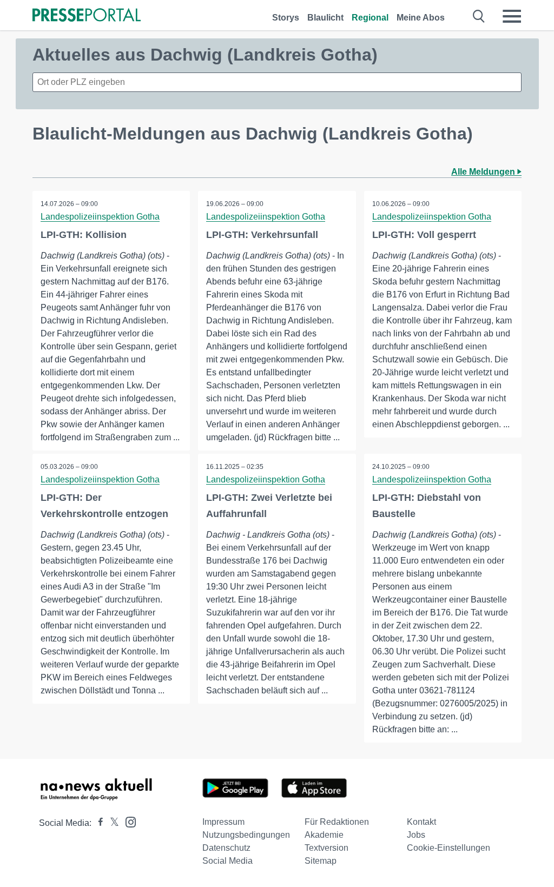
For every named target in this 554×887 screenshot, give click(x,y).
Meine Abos (421, 17)
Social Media (227, 860)
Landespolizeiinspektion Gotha (100, 216)
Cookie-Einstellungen (448, 847)
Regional (370, 17)
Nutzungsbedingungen (246, 834)
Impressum (223, 821)
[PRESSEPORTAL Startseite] (86, 15)
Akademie (324, 834)
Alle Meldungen (484, 171)
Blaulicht (325, 17)
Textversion (326, 847)
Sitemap (321, 860)
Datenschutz (226, 847)
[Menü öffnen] (512, 16)
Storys (285, 17)
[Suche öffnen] (479, 16)
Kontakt (421, 821)
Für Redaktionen (337, 821)
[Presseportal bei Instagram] (127, 821)
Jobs (416, 834)
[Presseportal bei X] (111, 823)
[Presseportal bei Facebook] (97, 823)
